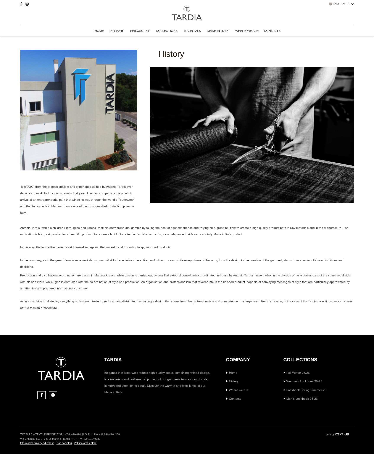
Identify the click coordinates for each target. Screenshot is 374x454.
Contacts (272, 30)
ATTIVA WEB (342, 434)
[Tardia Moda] (27, 14)
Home (99, 30)
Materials (192, 30)
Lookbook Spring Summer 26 (306, 390)
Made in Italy (218, 30)
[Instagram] (29, 4)
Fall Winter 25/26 (298, 372)
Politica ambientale (85, 443)
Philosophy (140, 30)
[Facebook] (23, 4)
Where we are (247, 30)
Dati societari (64, 443)
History (117, 30)
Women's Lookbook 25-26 (304, 381)
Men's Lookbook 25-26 (302, 398)
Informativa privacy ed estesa (37, 443)
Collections (166, 30)
